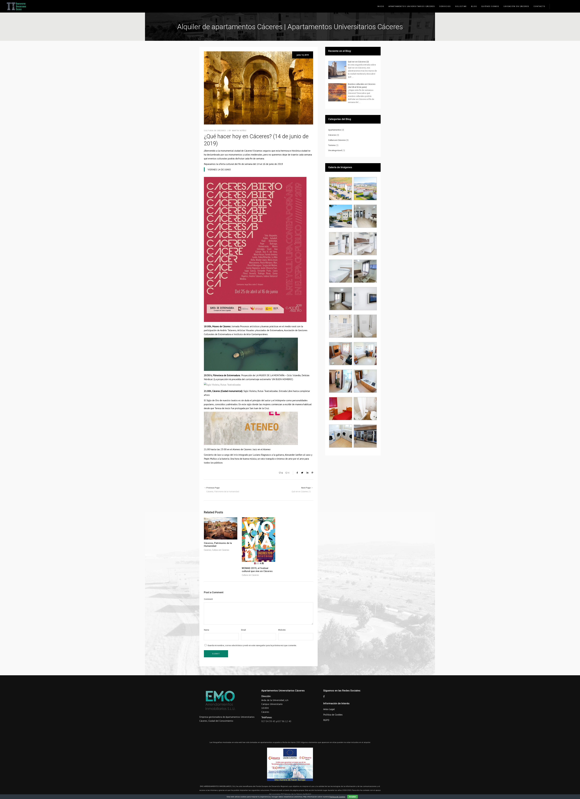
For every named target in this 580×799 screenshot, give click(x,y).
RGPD (326, 720)
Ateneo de (238, 449)
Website (282, 630)
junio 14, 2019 (303, 55)
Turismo (331, 145)
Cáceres (247, 449)
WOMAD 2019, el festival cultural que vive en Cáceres (257, 570)
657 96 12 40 (284, 721)
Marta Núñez (239, 131)
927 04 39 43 (268, 721)
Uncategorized (335, 150)
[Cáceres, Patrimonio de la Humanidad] (220, 528)
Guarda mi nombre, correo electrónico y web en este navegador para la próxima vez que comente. (252, 645)
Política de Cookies (333, 714)
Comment (208, 599)
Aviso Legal (329, 709)
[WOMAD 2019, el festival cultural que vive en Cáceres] (258, 541)
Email (243, 630)
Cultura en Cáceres (215, 131)
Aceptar (352, 797)
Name (206, 630)
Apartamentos (334, 130)
